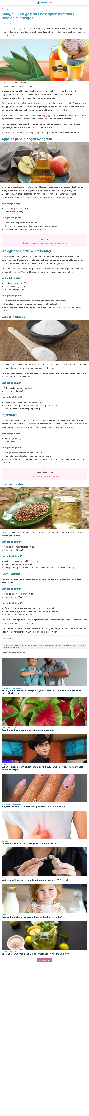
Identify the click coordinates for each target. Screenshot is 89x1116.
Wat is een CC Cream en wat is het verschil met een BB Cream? (35, 880)
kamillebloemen (20, 594)
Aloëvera (6, 256)
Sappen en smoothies (10, 951)
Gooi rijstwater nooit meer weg (45, 476)
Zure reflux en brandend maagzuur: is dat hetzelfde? (30, 843)
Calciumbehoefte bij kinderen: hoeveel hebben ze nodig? (32, 917)
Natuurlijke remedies (9, 9)
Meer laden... (44, 960)
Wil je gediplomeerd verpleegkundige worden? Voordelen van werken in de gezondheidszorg (41, 692)
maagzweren (29, 424)
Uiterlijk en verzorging (11, 688)
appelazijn (17, 208)
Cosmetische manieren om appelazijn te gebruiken (45, 243)
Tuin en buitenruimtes (10, 728)
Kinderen (5, 915)
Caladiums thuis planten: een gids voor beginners (28, 730)
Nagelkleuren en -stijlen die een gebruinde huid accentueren (33, 806)
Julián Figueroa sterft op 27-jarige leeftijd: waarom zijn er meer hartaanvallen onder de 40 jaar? (42, 768)
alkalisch (32, 187)
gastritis (47, 115)
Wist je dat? (6, 878)
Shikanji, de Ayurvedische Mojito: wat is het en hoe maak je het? (35, 954)
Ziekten (5, 764)
